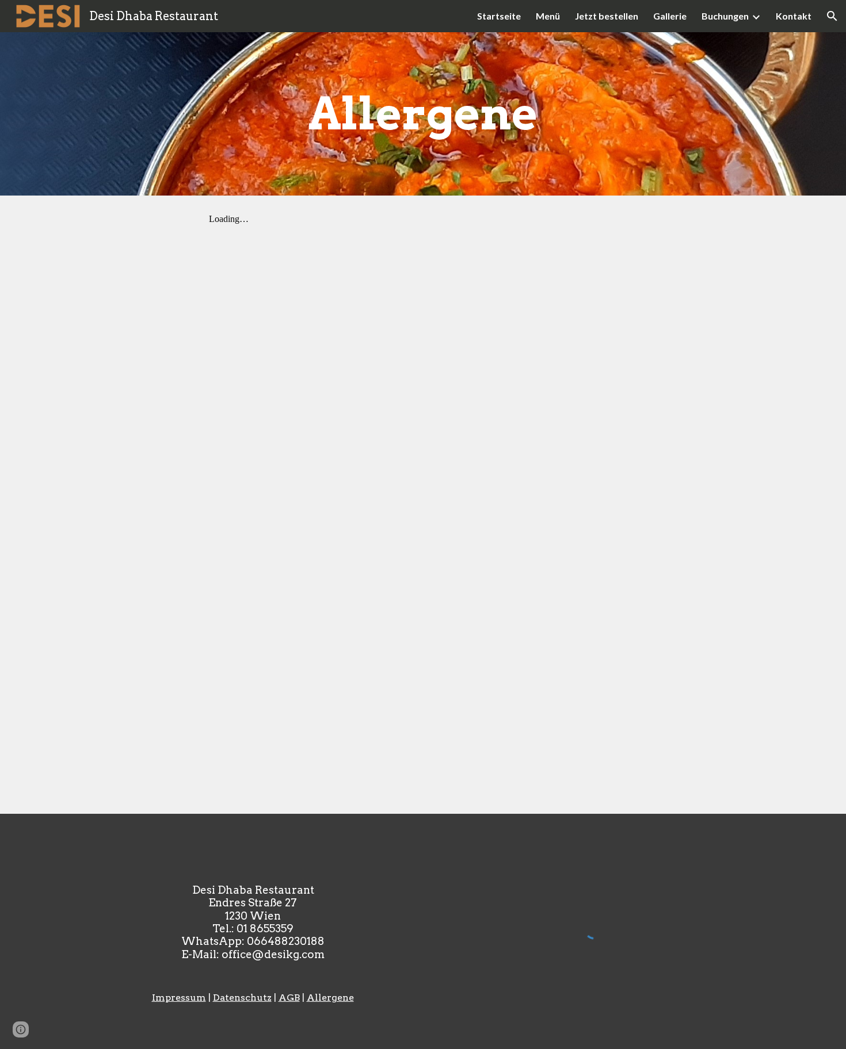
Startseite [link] (499, 15)
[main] (423, 114)
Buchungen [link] (725, 15)
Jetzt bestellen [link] (606, 15)
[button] (832, 16)
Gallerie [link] (670, 15)
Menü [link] (548, 15)
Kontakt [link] (793, 15)
